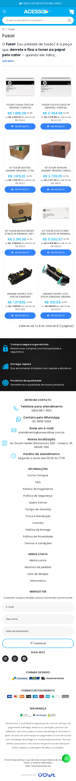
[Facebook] (24, 658)
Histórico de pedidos (38, 567)
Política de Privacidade (38, 536)
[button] (4, 12)
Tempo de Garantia (38, 509)
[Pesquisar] (69, 20)
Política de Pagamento (38, 489)
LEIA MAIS (8, 61)
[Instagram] (5, 658)
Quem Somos (38, 502)
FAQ (38, 482)
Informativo (38, 581)
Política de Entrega (38, 530)
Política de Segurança (37, 496)
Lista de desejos (37, 574)
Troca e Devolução (38, 516)
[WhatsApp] (15, 658)
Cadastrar (39, 643)
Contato (38, 523)
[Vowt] (38, 774)
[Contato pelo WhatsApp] (66, 758)
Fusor (11, 29)
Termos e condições (38, 543)
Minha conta (38, 560)
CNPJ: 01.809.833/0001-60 (38, 766)
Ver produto (22, 126)
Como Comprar (37, 475)
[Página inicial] (38, 11)
